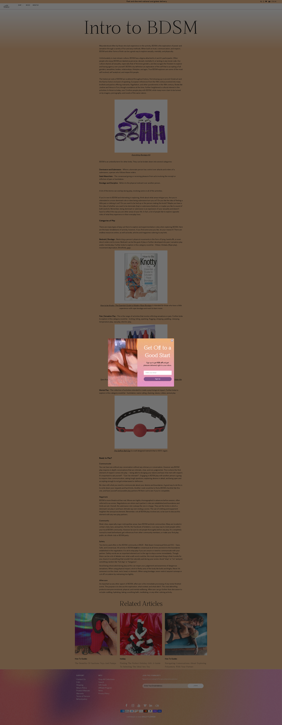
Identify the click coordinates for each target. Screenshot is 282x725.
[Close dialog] (172, 340)
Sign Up (157, 379)
